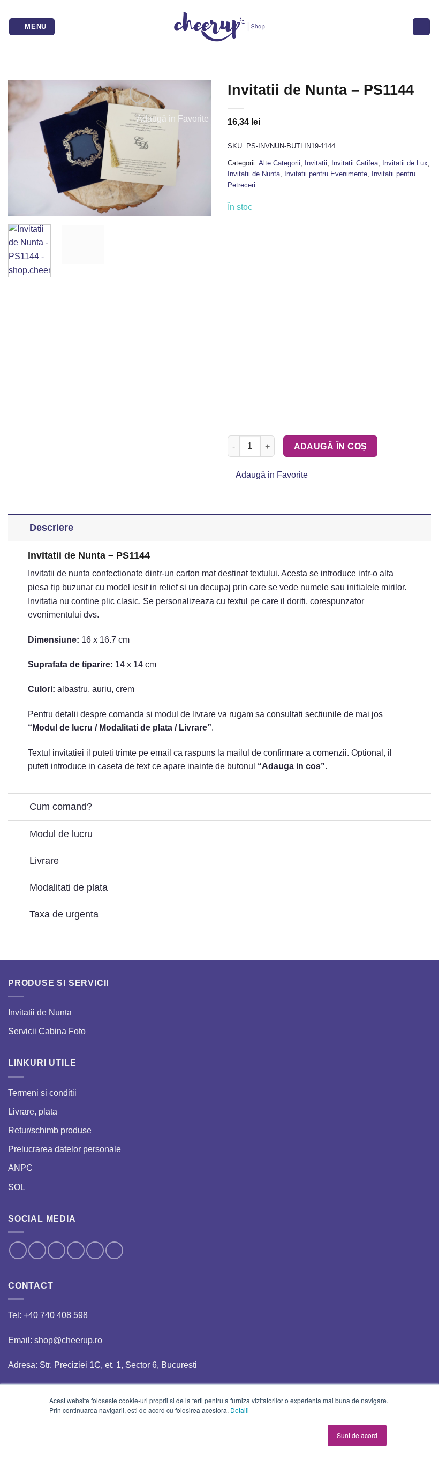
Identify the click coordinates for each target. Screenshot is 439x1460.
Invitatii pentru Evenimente (325, 174)
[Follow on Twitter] (56, 1250)
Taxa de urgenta (64, 914)
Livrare (44, 860)
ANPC (20, 1167)
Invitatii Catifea (354, 163)
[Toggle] (18, 527)
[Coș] (421, 27)
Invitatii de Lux (405, 163)
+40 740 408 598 (56, 1315)
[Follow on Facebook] (18, 1250)
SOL (16, 1187)
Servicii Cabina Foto (47, 1031)
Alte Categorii (279, 163)
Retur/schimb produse (50, 1130)
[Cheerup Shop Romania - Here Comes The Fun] (220, 27)
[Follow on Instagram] (37, 1250)
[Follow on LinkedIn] (95, 1250)
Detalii (239, 1409)
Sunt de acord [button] (357, 1435)
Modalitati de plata (68, 887)
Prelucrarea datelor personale (64, 1149)
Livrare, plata (32, 1111)
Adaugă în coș (330, 446)
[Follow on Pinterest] (76, 1250)
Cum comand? (60, 806)
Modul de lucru (61, 834)
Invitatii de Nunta (254, 174)
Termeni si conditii (42, 1092)
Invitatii (316, 163)
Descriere (51, 527)
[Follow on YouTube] (114, 1250)
